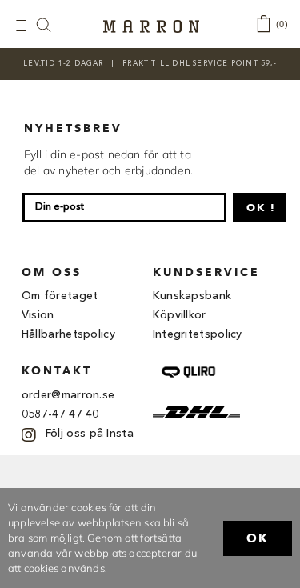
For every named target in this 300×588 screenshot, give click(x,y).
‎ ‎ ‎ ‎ (52, 24)
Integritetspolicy (197, 334)
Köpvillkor (179, 315)
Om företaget (60, 296)
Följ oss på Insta (90, 433)
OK (257, 538)
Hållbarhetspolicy (68, 334)
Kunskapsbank (192, 296)
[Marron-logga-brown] (151, 24)
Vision (38, 315)
